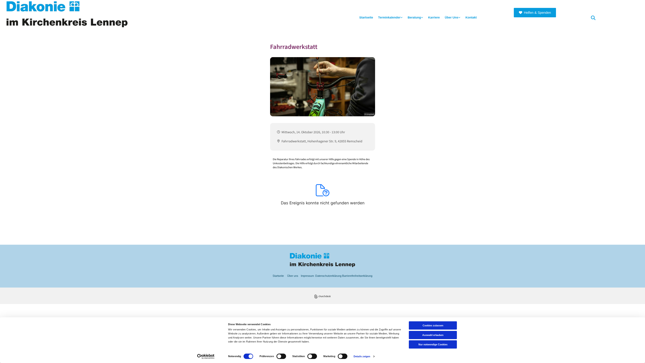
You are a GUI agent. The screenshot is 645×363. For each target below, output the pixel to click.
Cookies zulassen (433, 325)
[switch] (281, 356)
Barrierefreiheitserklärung (357, 275)
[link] (390, 18)
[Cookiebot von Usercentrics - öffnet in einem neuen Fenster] (206, 356)
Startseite (366, 17)
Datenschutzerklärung (328, 275)
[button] (535, 12)
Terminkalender (389, 17)
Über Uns (451, 17)
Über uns (292, 275)
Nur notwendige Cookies (432, 344)
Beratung (414, 17)
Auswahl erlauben (432, 335)
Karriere (434, 17)
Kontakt (471, 17)
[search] (593, 17)
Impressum (307, 275)
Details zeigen (362, 356)
